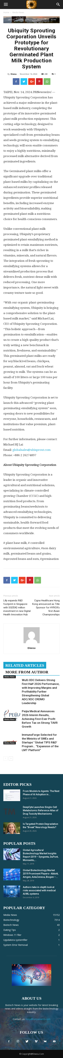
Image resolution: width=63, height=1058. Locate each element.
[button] (58, 4)
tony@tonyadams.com (38, 1019)
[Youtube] (54, 1041)
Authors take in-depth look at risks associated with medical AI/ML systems (39, 890)
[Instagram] (18, 1041)
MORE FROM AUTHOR (26, 672)
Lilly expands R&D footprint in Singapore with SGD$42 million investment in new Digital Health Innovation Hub (17, 607)
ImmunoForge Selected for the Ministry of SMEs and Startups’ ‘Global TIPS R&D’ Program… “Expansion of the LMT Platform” (40, 742)
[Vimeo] (36, 1041)
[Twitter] (27, 1041)
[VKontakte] (45, 1041)
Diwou (14, 74)
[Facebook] (9, 1041)
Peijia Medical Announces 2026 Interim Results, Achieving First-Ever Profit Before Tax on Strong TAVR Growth (40, 719)
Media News (18, 12)
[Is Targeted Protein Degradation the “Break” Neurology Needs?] (11, 828)
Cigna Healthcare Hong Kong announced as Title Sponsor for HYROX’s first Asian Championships (46, 607)
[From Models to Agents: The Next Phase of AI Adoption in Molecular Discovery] (11, 795)
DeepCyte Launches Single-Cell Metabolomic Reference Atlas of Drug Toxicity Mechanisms (40, 810)
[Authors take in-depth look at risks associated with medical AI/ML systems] (11, 891)
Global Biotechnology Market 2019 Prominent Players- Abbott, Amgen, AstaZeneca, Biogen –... (40, 873)
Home (6, 12)
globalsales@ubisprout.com (31, 449)
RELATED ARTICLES (24, 665)
